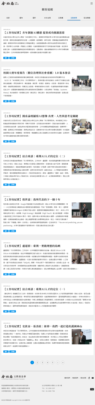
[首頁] (10, 3)
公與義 (60, 18)
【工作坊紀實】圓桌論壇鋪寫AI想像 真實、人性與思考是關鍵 (40, 116)
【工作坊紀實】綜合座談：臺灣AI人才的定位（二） (35, 156)
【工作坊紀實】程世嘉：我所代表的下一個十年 (31, 199)
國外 (34, 18)
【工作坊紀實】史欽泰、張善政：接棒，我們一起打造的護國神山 (42, 326)
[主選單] (92, 3)
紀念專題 (87, 18)
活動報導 (74, 18)
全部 (8, 18)
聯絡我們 (75, 378)
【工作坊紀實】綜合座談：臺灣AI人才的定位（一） (35, 289)
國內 (21, 18)
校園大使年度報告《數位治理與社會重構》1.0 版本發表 (36, 73)
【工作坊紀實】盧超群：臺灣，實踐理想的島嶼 (31, 246)
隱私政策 (83, 378)
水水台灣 (47, 18)
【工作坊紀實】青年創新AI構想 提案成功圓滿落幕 (34, 32)
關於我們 (67, 378)
